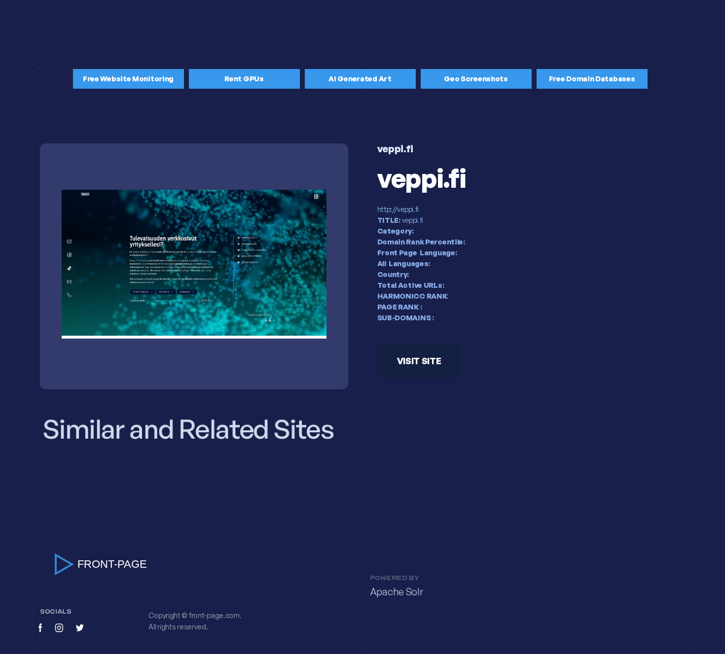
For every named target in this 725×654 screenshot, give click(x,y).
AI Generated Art (359, 78)
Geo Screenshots (476, 78)
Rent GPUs (243, 78)
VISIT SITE (419, 361)
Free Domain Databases (592, 78)
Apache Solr (396, 591)
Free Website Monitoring (128, 78)
